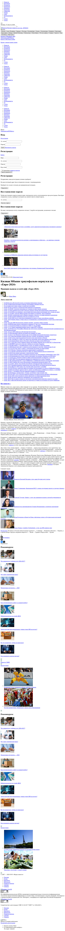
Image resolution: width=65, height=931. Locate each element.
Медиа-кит (7, 882)
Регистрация (4, 138)
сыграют (16, 460)
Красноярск (4, 33)
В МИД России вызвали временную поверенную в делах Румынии (27, 359)
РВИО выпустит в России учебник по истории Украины (24, 344)
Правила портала (9, 883)
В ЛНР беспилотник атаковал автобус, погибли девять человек (26, 322)
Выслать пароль (5, 203)
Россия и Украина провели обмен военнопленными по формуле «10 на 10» (29, 357)
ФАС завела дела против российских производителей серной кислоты (28, 363)
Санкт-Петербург (11, 31)
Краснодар (58, 31)
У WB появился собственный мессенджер (20, 331)
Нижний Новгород (18, 33)
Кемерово (51, 31)
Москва (3, 31)
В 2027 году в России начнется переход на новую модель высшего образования (30, 374)
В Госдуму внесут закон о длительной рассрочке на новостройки (26, 348)
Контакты (7, 880)
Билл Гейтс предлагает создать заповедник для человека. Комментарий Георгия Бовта (29, 268)
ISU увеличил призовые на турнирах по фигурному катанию (25, 309)
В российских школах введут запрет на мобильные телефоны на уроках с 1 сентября (32, 369)
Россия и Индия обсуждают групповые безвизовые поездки (23, 303)
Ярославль (11, 34)
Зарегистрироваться (6, 172)
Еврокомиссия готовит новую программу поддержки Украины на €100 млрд (30, 356)
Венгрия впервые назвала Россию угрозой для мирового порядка (26, 336)
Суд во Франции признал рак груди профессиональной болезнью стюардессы (30, 334)
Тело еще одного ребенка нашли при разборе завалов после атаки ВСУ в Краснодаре (32, 342)
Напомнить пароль (10, 147)
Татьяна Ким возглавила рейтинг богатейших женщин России (24, 304)
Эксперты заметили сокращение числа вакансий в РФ (23, 377)
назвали (13, 428)
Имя (2, 158)
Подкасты (7, 5)
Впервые (50, 464)
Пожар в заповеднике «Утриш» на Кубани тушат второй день (25, 372)
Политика (7, 9)
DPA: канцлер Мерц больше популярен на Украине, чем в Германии (27, 313)
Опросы (6, 886)
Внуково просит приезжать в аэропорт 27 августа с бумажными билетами (29, 324)
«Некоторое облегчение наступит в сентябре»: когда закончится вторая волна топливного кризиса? (33, 226)
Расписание (4, 530)
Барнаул (18, 31)
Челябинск (4, 34)
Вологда (24, 31)
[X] (4, 274)
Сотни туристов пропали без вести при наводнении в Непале (25, 338)
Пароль (3, 144)
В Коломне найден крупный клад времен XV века (22, 333)
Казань (38, 31)
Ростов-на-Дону (44, 33)
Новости (6, 2)
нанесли (11, 445)
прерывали (4, 430)
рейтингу (43, 451)
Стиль (6, 18)
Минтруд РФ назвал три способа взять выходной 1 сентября (25, 366)
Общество (7, 11)
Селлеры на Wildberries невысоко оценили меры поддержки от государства (25, 255)
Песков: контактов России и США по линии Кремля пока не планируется (29, 351)
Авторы (6, 885)
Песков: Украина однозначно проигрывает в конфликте (24, 350)
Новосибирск (35, 33)
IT (4, 17)
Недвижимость (8, 15)
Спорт (21, 277)
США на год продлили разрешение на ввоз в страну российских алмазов (29, 318)
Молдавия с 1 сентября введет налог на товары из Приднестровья (26, 345)
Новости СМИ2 (5, 662)
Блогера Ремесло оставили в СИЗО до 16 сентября (22, 325)
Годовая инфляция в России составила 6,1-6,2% (21, 316)
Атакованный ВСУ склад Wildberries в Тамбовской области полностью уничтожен (31, 360)
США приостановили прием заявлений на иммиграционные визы (27, 376)
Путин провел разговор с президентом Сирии (21, 353)
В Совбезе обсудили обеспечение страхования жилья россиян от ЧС (27, 362)
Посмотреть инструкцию (8, 923)
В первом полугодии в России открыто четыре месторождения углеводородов (30, 310)
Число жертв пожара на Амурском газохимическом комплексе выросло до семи (30, 379)
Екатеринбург (31, 31)
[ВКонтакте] (2, 274)
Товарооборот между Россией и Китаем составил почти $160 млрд (27, 341)
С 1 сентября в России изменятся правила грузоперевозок (24, 371)
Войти (2, 147)
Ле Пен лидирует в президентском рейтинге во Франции (22, 307)
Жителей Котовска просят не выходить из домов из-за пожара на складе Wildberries (31, 380)
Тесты (6, 20)
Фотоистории (5, 665)
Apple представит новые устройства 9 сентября (19, 306)
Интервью (7, 3)
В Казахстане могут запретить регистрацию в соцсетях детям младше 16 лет (30, 347)
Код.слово (4, 167)
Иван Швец (12, 296)
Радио (6, 879)
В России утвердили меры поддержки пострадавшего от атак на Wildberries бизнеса (32, 368)
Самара (51, 33)
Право (6, 12)
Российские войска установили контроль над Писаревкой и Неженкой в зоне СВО (31, 354)
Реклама (6, 877)
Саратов (56, 33)
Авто (5, 14)
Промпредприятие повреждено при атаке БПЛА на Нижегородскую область (30, 365)
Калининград (44, 31)
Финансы (7, 8)
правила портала (15, 170)
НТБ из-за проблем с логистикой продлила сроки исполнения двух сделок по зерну (32, 312)
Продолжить (4, 188)
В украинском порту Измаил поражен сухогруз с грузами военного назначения (30, 315)
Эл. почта (3, 141)
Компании (7, 6)
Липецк (10, 33)
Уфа (61, 33)
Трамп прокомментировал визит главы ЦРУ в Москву (23, 327)
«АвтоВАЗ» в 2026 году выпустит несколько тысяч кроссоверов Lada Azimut (30, 339)
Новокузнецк (27, 33)
